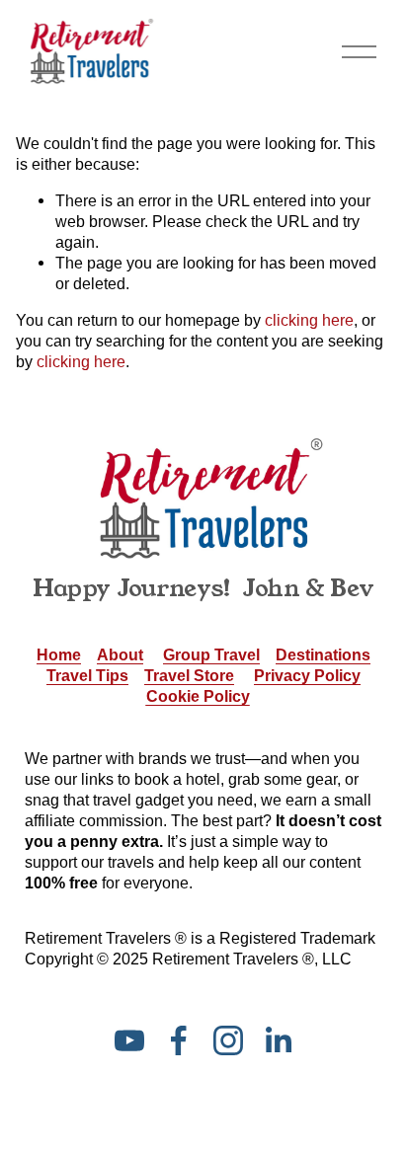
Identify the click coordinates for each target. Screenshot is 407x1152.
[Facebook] (179, 1040)
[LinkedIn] (277, 1040)
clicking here (309, 320)
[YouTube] (129, 1040)
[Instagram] (228, 1040)
